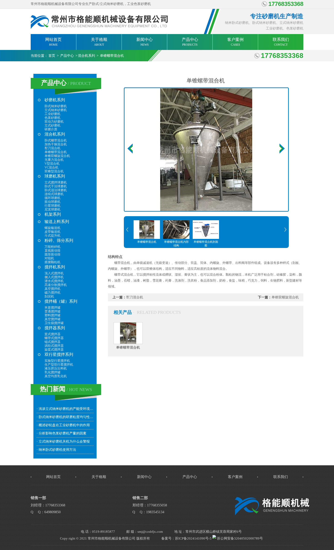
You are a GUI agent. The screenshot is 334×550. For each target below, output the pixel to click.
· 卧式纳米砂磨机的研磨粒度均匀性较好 (65, 417)
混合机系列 (86, 55)
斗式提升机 (52, 235)
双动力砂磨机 (54, 121)
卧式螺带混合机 (56, 140)
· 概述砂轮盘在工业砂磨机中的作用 (63, 425)
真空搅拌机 (52, 288)
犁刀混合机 (52, 148)
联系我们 (281, 41)
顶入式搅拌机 (54, 273)
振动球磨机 (52, 201)
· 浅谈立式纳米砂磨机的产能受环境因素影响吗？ (65, 409)
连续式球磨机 (54, 194)
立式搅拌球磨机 (56, 182)
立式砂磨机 (52, 125)
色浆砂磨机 (52, 117)
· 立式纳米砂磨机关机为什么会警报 (63, 441)
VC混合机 (51, 167)
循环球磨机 (52, 198)
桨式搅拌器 (52, 334)
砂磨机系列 (55, 100)
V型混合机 (52, 163)
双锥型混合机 (54, 171)
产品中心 (190, 41)
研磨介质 (51, 129)
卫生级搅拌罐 (54, 323)
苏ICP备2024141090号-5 (193, 538)
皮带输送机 (52, 231)
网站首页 (53, 41)
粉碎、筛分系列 (59, 240)
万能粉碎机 (52, 246)
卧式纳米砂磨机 (56, 106)
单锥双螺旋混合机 (57, 156)
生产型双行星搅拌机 (59, 364)
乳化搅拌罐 (52, 372)
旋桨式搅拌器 (54, 349)
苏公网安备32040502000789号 (239, 538)
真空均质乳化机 (56, 376)
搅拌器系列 (55, 328)
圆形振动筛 (52, 254)
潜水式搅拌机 (54, 281)
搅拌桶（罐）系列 (61, 301)
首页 (51, 55)
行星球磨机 (52, 205)
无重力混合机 (54, 159)
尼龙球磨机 (52, 209)
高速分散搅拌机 (56, 285)
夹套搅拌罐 (52, 307)
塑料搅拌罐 (52, 315)
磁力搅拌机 (52, 292)
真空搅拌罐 (52, 319)
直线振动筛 (52, 250)
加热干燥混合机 (56, 144)
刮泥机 (49, 296)
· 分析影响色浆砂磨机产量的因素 (61, 433)
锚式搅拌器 (52, 342)
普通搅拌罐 (52, 311)
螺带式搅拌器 (54, 338)
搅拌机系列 (55, 267)
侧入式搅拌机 (54, 277)
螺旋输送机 (52, 228)
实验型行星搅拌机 (57, 360)
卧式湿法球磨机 (56, 190)
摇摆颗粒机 (52, 262)
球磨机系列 (55, 176)
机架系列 (53, 214)
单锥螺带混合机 (112, 55)
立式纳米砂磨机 (56, 110)
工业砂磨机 (52, 114)
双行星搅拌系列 (59, 354)
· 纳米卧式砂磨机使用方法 (56, 449)
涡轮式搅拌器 (54, 345)
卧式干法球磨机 (56, 186)
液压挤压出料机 (56, 368)
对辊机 (49, 258)
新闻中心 (144, 41)
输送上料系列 (57, 221)
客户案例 (235, 41)
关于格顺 (99, 41)
